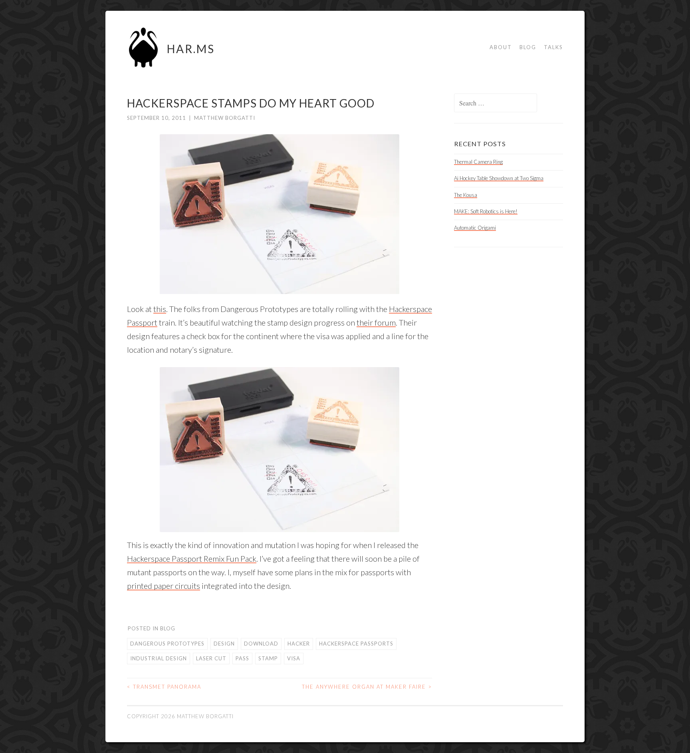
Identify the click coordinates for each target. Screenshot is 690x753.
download (261, 643)
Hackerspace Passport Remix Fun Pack (191, 558)
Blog (527, 47)
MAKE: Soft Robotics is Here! (486, 211)
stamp (268, 658)
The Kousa (465, 195)
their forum (376, 322)
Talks (553, 47)
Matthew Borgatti (224, 118)
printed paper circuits (163, 585)
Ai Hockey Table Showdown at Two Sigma (498, 178)
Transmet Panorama (164, 686)
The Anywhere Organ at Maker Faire (367, 686)
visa (293, 658)
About (501, 47)
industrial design (158, 658)
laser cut (211, 658)
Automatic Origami (475, 228)
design (224, 643)
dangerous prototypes (167, 643)
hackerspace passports (356, 643)
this (159, 309)
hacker (299, 643)
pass (242, 658)
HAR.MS (191, 49)
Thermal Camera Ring (478, 162)
